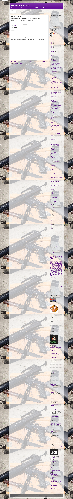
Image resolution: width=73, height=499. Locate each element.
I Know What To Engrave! (55, 161)
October (52, 52)
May (52, 59)
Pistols (56, 274)
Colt (53, 243)
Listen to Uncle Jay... (53, 371)
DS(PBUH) (58, 249)
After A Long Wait (53, 184)
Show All (61, 332)
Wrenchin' (14, 25)
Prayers (56, 275)
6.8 (57, 234)
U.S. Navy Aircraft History (54, 441)
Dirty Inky (51, 249)
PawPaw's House (53, 434)
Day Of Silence (53, 201)
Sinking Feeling (53, 97)
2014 (51, 216)
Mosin (54, 270)
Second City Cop (53, 398)
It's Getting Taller (53, 96)
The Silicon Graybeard (54, 409)
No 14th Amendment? (54, 168)
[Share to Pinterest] (26, 24)
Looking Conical (53, 78)
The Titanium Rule (52, 351)
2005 (51, 228)
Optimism (56, 272)
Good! (52, 111)
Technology (59, 286)
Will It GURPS (56, 290)
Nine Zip (52, 135)
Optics (53, 272)
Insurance (61, 262)
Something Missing (54, 190)
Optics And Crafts (53, 77)
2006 (51, 227)
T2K (50, 286)
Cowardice (57, 243)
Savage (61, 278)
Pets (56, 273)
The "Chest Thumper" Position (55, 181)
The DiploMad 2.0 (53, 473)
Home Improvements (54, 197)
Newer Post (13, 61)
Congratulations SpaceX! (55, 188)
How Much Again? (54, 189)
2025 (51, 43)
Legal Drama (60, 264)
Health (55, 258)
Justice (61, 263)
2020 (51, 208)
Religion (51, 277)
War (55, 289)
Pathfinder (59, 272)
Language (54, 264)
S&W (53, 278)
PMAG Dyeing (60, 274)
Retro (58, 277)
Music (57, 270)
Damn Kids (60, 245)
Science (57, 279)
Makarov (61, 266)
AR (54, 236)
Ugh (51, 467)
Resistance (55, 277)
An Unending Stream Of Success (56, 93)
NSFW (56, 271)
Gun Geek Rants (53, 460)
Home (29, 61)
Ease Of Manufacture (54, 126)
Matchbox (61, 267)
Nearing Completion (54, 71)
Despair (61, 248)
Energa (52, 156)
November (53, 51)
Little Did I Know (53, 101)
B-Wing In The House (54, 164)
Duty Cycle (53, 173)
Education (53, 250)
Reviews (61, 277)
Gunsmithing (60, 257)
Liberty (59, 265)
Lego (50, 265)
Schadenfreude (52, 279)
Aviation (61, 237)
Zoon (52, 200)
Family (55, 251)
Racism (54, 276)
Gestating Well (53, 86)
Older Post (45, 61)
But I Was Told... (53, 194)
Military (51, 269)
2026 (51, 42)
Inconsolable (56, 262)
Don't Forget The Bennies (55, 145)
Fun (58, 253)
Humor (55, 261)
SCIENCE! (54, 280)
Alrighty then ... (52, 392)
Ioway (55, 263)
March (52, 204)
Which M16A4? (53, 178)
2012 (51, 219)
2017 (51, 212)
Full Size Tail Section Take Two (56, 67)
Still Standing (52, 478)
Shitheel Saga (52, 281)
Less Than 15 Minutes (54, 140)
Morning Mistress (52, 385)
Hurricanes (60, 261)
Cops (55, 243)
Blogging (51, 239)
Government (54, 256)
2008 (51, 224)
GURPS (51, 258)
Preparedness (60, 275)
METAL (61, 268)
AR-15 (57, 236)
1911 (59, 233)
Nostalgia (53, 271)
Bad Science (53, 148)
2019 (51, 210)
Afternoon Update (54, 81)
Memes (55, 268)
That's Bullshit (53, 84)
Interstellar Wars (52, 263)
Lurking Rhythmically (53, 353)
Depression (57, 248)
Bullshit (51, 241)
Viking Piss (53, 157)
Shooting (56, 281)
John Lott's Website (53, 480)
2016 (51, 214)
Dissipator (54, 249)
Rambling (58, 276)
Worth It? (52, 149)
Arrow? (52, 129)
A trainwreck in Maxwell (54, 416)
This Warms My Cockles (55, 186)
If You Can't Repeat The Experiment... (54, 89)
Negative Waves (60, 270)
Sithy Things (52, 350)
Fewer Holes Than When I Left (55, 125)
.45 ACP (51, 233)
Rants (61, 276)
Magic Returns (57, 266)
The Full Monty (53, 100)
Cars (50, 242)
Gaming (51, 254)
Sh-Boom (51, 323)
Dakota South (52, 368)
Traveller (53, 288)
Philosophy (60, 273)
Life (50, 266)
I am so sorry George (53, 417)
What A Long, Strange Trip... (54, 365)
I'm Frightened (53, 152)
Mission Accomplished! (54, 117)
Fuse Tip (52, 72)
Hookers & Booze (53, 361)
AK (61, 235)
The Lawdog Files (53, 466)
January (52, 207)
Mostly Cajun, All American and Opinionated (55, 405)
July (52, 56)
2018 (51, 211)
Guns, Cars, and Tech (53, 485)
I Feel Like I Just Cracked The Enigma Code (55, 142)
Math (50, 268)
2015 (51, 215)
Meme (53, 268)
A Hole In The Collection (55, 180)
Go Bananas (53, 122)
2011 (51, 220)
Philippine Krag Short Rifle (55, 182)
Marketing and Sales (55, 267)
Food (50, 252)
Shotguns (60, 281)
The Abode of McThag (20, 5)
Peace (61, 272)
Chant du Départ (53, 391)
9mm (53, 235)
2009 (51, 223)
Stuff (58, 284)
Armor (59, 236)
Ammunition (52, 236)
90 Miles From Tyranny (54, 384)
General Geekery (56, 254)
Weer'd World (52, 346)
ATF (58, 237)
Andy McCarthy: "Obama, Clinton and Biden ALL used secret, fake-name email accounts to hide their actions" (55, 482)
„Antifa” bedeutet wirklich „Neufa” (54, 378)
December (53, 50)
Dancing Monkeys (54, 247)
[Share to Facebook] (25, 24)
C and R (60, 241)
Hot (51, 435)
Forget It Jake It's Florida (57, 252)
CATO (52, 172)
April (52, 203)
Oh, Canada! (52, 464)
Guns (55, 257)
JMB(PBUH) (58, 263)
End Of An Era (53, 160)
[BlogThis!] (24, 24)
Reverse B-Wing (53, 130)
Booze (53, 240)
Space (54, 283)
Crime (59, 244)
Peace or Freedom (53, 488)
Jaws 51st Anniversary (53, 316)
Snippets (51, 283)
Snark (61, 282)
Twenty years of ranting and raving (55, 489)
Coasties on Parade (53, 461)
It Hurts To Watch (53, 68)
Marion (51, 267)
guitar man (51, 330)
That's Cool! (53, 153)
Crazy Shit (55, 244)
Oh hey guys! (52, 458)
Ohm (52, 136)
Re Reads (52, 112)
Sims (50, 282)
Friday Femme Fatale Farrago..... (55, 431)
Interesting (52, 104)
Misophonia (51, 270)
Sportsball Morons (59, 283)
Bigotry (56, 238)
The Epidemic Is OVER (54, 87)
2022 (51, 47)
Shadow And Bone (54, 121)
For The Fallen (53, 60)
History (58, 258)
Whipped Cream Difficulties (54, 422)
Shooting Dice (52, 469)
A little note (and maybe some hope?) (55, 375)
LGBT (57, 265)
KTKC (50, 264)
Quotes (51, 276)
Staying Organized (54, 118)
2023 (51, 46)
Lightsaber (53, 266)
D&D (55, 245)
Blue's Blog (52, 463)
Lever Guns (54, 265)
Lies (61, 265)
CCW (56, 242)
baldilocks (52, 477)
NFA (50, 271)
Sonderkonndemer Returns (55, 185)
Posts (12, 10)
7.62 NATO (60, 234)
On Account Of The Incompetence (56, 92)
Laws (57, 264)
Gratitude (58, 256)
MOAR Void (53, 138)
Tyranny (59, 288)
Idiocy (51, 262)
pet (54, 273)
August (52, 55)
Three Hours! (53, 196)
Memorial (58, 268)
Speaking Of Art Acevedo (55, 144)
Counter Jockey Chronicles (54, 457)
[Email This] (23, 24)
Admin (60, 235)
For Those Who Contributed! (55, 63)
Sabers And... (57, 278)
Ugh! (52, 193)
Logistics (52, 169)
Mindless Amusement (58, 269)
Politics (51, 275)
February (52, 205)
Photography (52, 274)
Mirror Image (53, 165)
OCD (58, 271)
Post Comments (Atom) (18, 63)
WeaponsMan (52, 319)
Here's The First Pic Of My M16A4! (56, 177)
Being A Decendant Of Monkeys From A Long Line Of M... (56, 108)
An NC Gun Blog (53, 357)
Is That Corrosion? (54, 139)
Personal (51, 273)
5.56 (56, 234)
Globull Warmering (54, 255)
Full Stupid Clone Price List (55, 176)
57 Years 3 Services (54, 64)
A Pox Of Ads (53, 198)
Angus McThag (56, 33)
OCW (59, 271)
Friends (51, 253)
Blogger (43, 495)
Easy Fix (52, 192)
